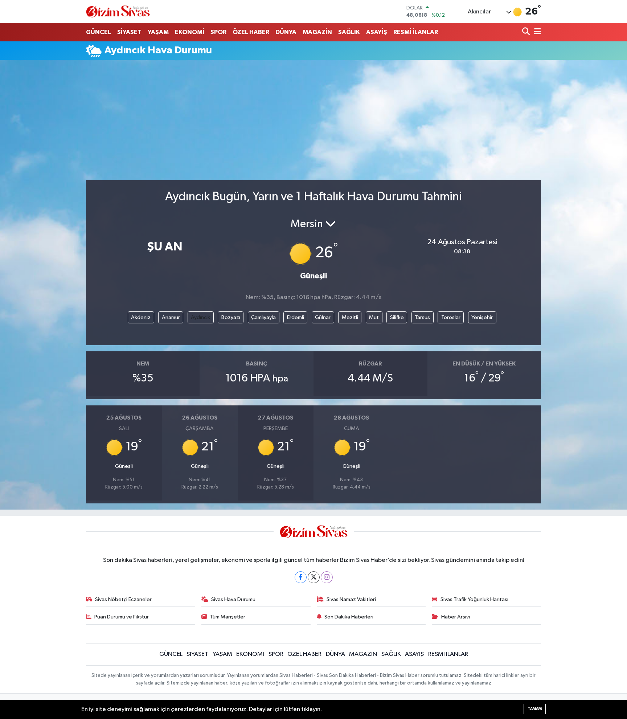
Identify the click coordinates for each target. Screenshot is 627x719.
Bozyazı (230, 317)
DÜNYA (285, 32)
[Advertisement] (313, 123)
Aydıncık (200, 317)
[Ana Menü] (536, 32)
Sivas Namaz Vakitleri (351, 599)
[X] (314, 577)
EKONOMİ (189, 32)
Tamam (535, 709)
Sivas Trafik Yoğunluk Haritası (474, 599)
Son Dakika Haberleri (348, 617)
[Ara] (526, 32)
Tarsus (422, 317)
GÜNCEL (98, 32)
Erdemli (295, 317)
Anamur (171, 317)
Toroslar (450, 317)
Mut (374, 317)
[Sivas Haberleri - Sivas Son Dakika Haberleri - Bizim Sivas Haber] (118, 11)
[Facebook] (301, 577)
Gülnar (323, 317)
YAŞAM (158, 32)
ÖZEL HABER (251, 32)
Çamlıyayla (263, 317)
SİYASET (129, 32)
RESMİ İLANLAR (415, 32)
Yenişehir (482, 317)
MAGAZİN (317, 32)
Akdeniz (141, 317)
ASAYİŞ (376, 32)
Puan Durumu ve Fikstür (121, 617)
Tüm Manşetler (227, 617)
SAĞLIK (349, 32)
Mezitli (350, 317)
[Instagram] (327, 577)
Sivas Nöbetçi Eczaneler (123, 599)
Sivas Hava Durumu (233, 599)
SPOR (218, 32)
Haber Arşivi (455, 617)
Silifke (397, 317)
